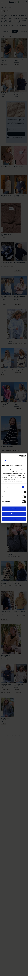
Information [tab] (14, 460)
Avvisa (14, 519)
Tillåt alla (14, 508)
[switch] (24, 492)
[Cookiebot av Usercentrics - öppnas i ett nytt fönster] (19, 456)
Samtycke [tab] (5, 460)
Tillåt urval (14, 513)
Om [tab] (23, 460)
